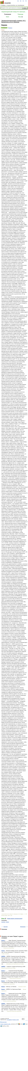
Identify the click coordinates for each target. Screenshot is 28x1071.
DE (20, 1)
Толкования (7, 14)
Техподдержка (9, 1019)
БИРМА (3, 956)
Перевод (10, 27)
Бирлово (6, 926)
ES (23, 1)
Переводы (20, 14)
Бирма (3, 940)
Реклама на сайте (15, 1019)
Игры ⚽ (20, 16)
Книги (7, 16)
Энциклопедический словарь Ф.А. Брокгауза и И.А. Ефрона (14, 11)
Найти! (24, 8)
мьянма (3, 921)
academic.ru (5, 2)
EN (18, 1)
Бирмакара (22, 926)
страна (7, 921)
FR (26, 1)
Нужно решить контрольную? (14, 918)
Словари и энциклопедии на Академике (12, 5)
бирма (3, 950)
